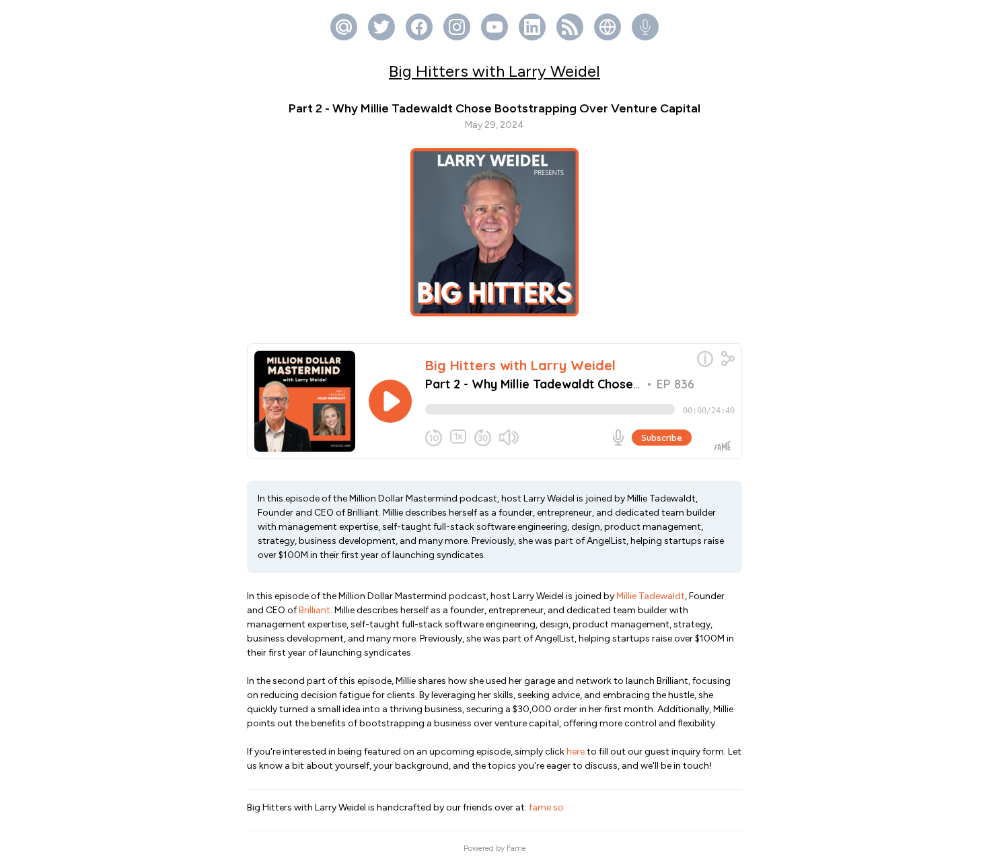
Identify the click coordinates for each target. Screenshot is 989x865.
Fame (516, 848)
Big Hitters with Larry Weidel (494, 71)
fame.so (546, 807)
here (575, 751)
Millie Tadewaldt (650, 596)
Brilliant (314, 610)
